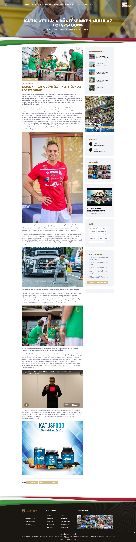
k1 (90, 235)
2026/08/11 (99, 55)
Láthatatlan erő (101, 65)
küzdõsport (104, 238)
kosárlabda (98, 235)
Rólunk (49, 516)
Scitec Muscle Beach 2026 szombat (102, 73)
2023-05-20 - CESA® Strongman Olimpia (98, 263)
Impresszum (64, 527)
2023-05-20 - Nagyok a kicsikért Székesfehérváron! (98, 258)
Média (80, 4)
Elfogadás (62, 539)
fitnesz (92, 231)
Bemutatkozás (36, 4)
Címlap (26, 4)
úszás (107, 235)
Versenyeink (50, 524)
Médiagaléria (64, 518)
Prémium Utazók (70, 4)
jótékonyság (102, 231)
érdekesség (93, 238)
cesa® (104, 228)
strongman (100, 242)
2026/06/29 (100, 87)
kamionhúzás (94, 228)
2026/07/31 (99, 71)
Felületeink (47, 4)
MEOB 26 (98, 89)
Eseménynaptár (65, 521)
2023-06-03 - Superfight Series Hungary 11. (97, 272)
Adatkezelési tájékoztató (70, 539)
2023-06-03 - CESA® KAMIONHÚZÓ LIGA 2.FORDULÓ (98, 277)
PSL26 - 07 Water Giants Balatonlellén (103, 57)
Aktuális (63, 29)
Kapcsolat (89, 4)
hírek (91, 242)
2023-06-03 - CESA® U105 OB (98, 268)
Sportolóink (58, 4)
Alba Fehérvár (95, 123)
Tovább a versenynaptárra (98, 282)
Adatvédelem (65, 524)
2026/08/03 (100, 63)
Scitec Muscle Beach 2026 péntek (102, 81)
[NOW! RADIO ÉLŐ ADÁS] (126, 5)
